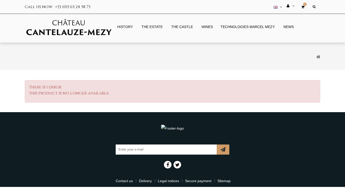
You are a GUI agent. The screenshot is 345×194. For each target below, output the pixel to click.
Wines (207, 27)
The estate (152, 27)
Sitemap (224, 181)
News (288, 27)
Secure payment (198, 181)
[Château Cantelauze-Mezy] (69, 28)
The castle (182, 27)
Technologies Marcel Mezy (247, 27)
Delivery (145, 181)
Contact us (124, 181)
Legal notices (168, 181)
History (125, 27)
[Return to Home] (318, 57)
